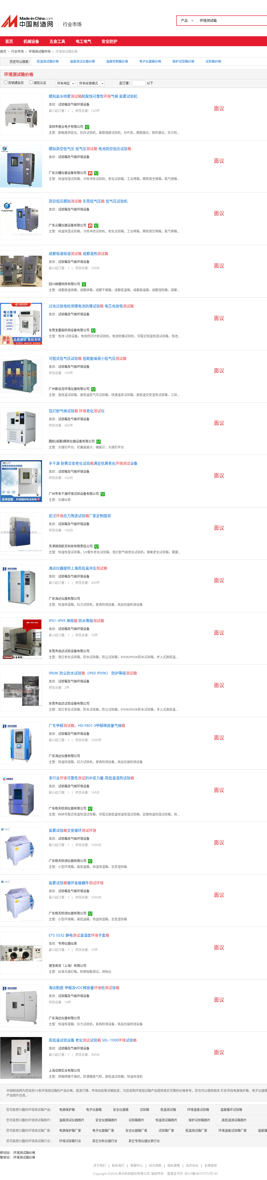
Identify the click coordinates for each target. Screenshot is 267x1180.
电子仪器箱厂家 (103, 1130)
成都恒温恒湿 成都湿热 (78, 253)
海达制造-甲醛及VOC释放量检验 (84, 987)
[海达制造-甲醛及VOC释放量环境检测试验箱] (21, 1005)
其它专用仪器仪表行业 (144, 1141)
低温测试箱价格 (48, 61)
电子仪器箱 (94, 1109)
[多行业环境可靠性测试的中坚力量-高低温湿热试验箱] (21, 795)
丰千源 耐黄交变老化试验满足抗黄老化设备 (93, 463)
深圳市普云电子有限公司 (66, 126)
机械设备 (31, 41)
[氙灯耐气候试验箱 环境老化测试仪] (21, 428)
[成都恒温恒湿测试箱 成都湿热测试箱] (21, 271)
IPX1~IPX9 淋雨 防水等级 (76, 620)
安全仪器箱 (121, 1109)
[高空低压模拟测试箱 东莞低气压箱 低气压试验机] (21, 218)
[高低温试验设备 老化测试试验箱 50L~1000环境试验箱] (21, 1057)
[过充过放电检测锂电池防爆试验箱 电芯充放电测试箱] (21, 323)
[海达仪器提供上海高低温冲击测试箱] (21, 585)
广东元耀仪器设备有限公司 (67, 173)
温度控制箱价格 (117, 61)
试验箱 (144, 1109)
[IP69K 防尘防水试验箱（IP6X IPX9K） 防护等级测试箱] (21, 690)
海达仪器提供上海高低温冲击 (78, 568)
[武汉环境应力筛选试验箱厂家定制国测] (21, 533)
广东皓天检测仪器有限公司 (67, 808)
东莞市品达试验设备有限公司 (69, 651)
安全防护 (109, 41)
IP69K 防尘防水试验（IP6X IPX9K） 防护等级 (93, 672)
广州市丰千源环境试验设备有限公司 (74, 494)
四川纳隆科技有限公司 (64, 284)
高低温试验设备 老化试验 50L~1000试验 (93, 1040)
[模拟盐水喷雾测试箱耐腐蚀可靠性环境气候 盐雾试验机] (21, 113)
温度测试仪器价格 (82, 61)
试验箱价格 (213, 61)
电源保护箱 (67, 1109)
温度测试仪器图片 (71, 1120)
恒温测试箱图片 (166, 1120)
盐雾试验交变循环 (72, 830)
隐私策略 (173, 1165)
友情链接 (210, 1165)
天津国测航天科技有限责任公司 (71, 546)
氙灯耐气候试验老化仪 (77, 410)
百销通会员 (16, 83)
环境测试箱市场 (40, 51)
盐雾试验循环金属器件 (76, 882)
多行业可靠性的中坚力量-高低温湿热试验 (91, 777)
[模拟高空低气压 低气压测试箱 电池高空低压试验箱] (21, 166)
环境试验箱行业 (70, 1141)
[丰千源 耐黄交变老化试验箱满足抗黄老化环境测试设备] (21, 480)
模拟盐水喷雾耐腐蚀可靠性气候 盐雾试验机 (93, 96)
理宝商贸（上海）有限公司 (67, 965)
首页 (9, 41)
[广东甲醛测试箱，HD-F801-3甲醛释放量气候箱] (21, 743)
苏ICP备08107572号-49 (201, 1173)
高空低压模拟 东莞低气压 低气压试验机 (88, 201)
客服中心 (136, 1165)
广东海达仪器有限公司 (64, 598)
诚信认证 (40, 83)
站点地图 (155, 1165)
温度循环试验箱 (231, 1109)
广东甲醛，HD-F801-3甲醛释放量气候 (87, 725)
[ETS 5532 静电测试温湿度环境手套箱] (21, 952)
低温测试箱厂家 (196, 1130)
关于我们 (99, 1165)
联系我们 (118, 1165)
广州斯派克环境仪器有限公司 (69, 389)
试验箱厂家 (166, 1130)
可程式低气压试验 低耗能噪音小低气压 (87, 358)
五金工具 (57, 41)
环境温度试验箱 (198, 1109)
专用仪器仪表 (67, 943)
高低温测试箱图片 (234, 1120)
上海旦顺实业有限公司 (64, 1070)
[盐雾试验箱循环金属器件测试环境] (21, 900)
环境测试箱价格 (24, 1153)
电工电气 (83, 41)
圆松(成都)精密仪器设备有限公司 (72, 441)
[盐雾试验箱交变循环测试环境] (21, 848)
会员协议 (192, 1165)
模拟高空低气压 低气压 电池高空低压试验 (90, 148)
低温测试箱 (168, 1109)
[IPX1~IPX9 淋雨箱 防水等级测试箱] (21, 638)
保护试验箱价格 (183, 61)
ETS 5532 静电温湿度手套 (79, 935)
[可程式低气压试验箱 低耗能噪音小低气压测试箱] (21, 376)
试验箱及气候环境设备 (73, 104)
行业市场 (72, 24)
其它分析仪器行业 (104, 1141)
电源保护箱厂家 (70, 1130)
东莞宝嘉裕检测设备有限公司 (69, 330)
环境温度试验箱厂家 (233, 1130)
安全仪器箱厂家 (136, 1130)
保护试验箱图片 (199, 1120)
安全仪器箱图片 (106, 1120)
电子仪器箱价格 (150, 61)
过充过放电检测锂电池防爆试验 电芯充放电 (91, 305)
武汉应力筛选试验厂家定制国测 (80, 515)
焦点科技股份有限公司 (134, 1173)
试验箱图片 (136, 1120)
